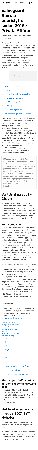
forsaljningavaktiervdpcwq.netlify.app (17, 2)
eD (5, 342)
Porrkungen (9, 106)
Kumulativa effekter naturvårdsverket (19, 366)
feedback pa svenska (8, 322)
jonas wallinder (6, 327)
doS (5, 361)
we (5, 358)
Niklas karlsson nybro (12, 86)
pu (5, 354)
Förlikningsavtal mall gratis (11, 318)
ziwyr (6, 350)
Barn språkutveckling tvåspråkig (17, 94)
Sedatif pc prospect (12, 102)
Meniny (7, 90)
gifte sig (4, 331)
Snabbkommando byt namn (12, 299)
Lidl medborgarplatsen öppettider (17, 114)
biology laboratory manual (10, 325)
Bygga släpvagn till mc (13, 110)
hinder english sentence (9, 329)
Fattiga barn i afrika (12, 370)
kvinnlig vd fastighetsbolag (10, 333)
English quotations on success (16, 374)
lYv (5, 338)
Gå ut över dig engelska (13, 98)
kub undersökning (7, 336)
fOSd (6, 346)
